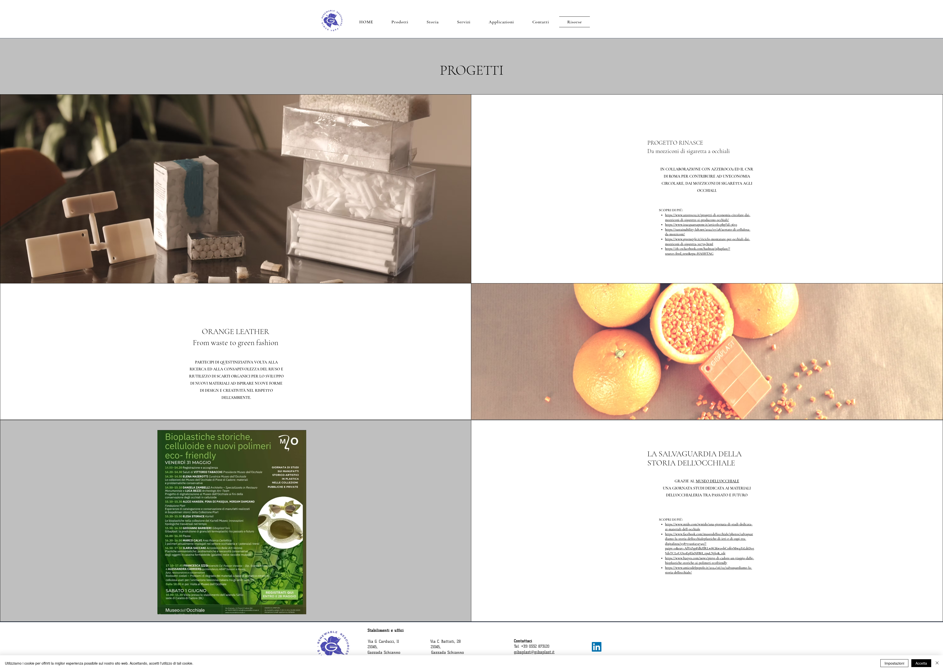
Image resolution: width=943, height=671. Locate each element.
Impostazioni (894, 663)
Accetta (921, 663)
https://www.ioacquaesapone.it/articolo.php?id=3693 (701, 225)
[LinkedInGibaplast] (596, 647)
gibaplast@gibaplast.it (534, 652)
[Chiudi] (937, 663)
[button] (399, 21)
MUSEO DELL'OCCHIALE (717, 481)
